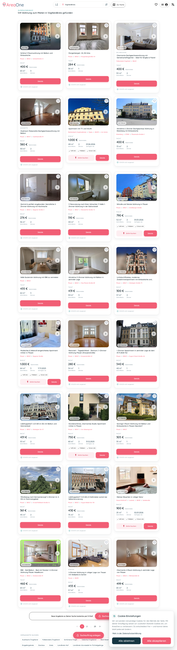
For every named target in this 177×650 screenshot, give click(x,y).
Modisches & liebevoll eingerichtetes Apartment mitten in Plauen (39, 351)
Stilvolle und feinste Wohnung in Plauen (132, 204)
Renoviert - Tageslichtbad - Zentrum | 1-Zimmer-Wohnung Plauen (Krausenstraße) (88, 351)
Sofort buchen (83, 158)
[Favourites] (156, 4)
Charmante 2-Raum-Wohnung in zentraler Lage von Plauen (135, 571)
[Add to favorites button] (58, 25)
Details (40, 81)
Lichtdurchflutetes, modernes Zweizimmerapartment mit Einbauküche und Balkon (134, 278)
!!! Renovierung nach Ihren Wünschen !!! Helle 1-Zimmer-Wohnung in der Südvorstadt (87, 205)
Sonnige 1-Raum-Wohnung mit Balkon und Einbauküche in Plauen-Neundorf (133, 425)
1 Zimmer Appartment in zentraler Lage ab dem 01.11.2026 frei (136, 351)
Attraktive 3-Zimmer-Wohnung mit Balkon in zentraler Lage (86, 278)
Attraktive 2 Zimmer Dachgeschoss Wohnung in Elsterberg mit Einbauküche (135, 130)
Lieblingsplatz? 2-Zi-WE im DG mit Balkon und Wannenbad (38, 425)
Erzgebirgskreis (28, 645)
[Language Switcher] (172, 4)
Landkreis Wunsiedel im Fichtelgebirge (88, 645)
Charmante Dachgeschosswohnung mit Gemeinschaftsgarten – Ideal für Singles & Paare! (136, 56)
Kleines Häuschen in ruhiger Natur (130, 497)
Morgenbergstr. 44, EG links (79, 53)
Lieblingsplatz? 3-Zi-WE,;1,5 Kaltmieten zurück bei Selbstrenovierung (88, 498)
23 (95, 626)
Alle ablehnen (126, 640)
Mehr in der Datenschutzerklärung (126, 633)
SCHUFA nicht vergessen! (30, 87)
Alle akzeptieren (156, 640)
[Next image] (57, 36)
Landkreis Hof (63, 645)
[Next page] (100, 626)
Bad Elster (105, 640)
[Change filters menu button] (106, 4)
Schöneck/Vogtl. (70, 640)
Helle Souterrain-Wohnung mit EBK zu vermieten (39, 277)
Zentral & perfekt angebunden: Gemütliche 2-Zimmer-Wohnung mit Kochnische (38, 205)
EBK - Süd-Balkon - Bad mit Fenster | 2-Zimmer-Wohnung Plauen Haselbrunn (39, 571)
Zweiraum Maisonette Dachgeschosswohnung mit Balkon (40, 132)
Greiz (51, 645)
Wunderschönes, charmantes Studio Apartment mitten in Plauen (87, 425)
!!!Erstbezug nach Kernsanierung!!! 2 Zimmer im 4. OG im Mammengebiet (39, 498)
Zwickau (41, 645)
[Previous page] (77, 626)
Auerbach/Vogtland (30, 640)
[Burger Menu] (164, 4)
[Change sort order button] (57, 4)
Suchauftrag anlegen (90, 635)
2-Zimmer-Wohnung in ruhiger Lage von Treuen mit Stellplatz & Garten (87, 573)
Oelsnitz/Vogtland (89, 640)
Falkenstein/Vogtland (51, 640)
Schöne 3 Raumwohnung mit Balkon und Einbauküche (36, 54)
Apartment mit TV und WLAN (80, 129)
